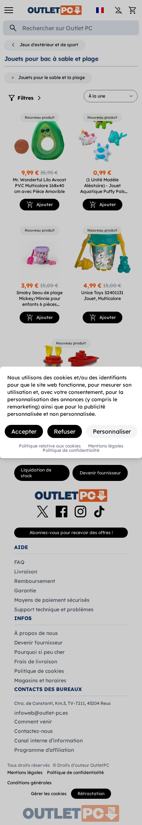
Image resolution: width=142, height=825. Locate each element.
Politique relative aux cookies (50, 446)
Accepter (23, 431)
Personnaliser (112, 431)
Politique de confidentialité (71, 450)
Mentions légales (105, 446)
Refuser (64, 431)
